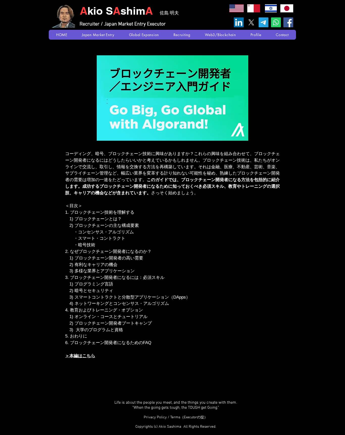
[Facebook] (288, 22)
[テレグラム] (263, 22)
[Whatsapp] (276, 22)
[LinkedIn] (239, 22)
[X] (251, 22)
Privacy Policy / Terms (176, 417)
